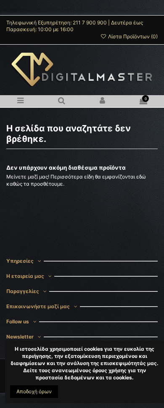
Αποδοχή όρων (34, 391)
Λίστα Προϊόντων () (132, 36)
